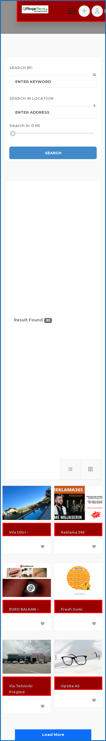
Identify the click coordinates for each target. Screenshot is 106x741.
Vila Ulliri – (19, 532)
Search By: (21, 67)
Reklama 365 (73, 532)
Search (53, 153)
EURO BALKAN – (23, 609)
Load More (53, 734)
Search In (19, 125)
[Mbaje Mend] (35, 10)
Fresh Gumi (72, 609)
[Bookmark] (42, 546)
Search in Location (31, 98)
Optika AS (70, 686)
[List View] (70, 469)
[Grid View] (90, 469)
